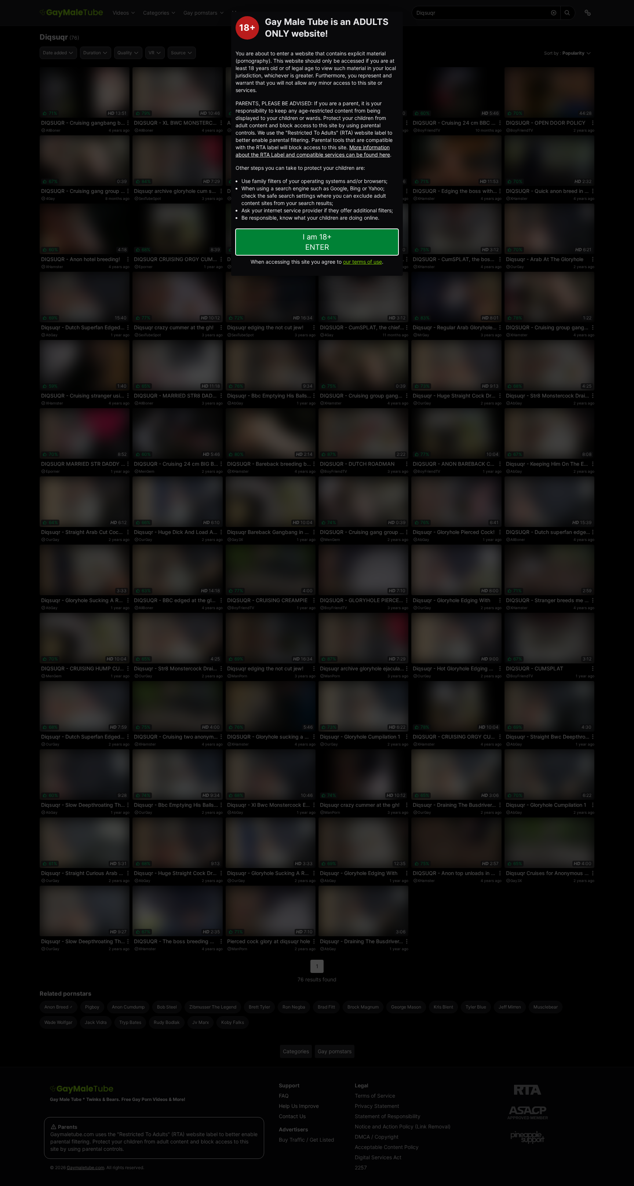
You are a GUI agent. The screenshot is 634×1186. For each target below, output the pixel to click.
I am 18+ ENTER (317, 242)
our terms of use (362, 262)
